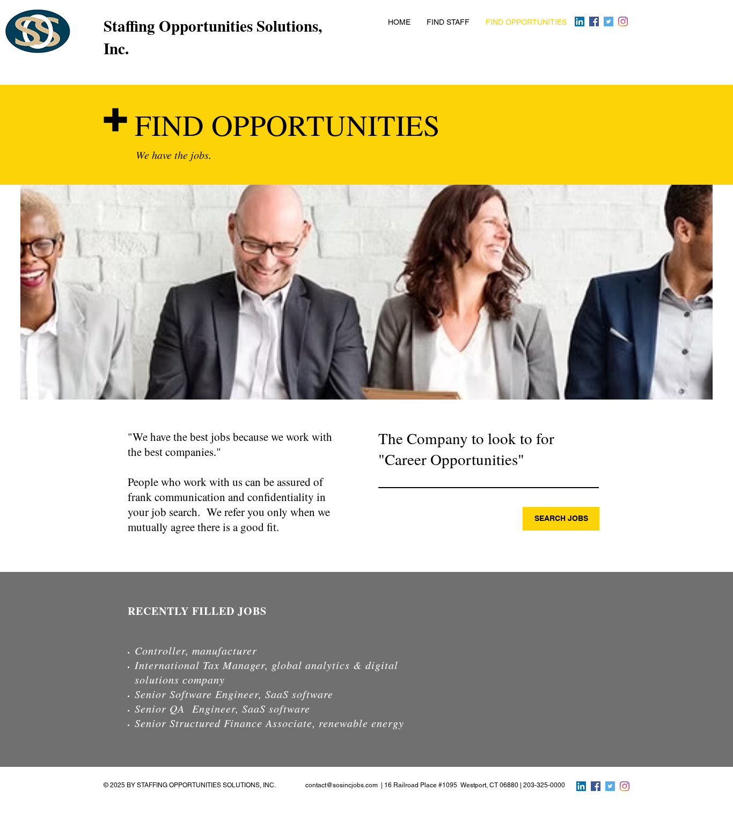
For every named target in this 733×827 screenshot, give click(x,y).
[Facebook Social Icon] (594, 21)
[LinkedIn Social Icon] (579, 21)
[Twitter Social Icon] (608, 21)
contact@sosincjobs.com (341, 785)
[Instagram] (623, 21)
